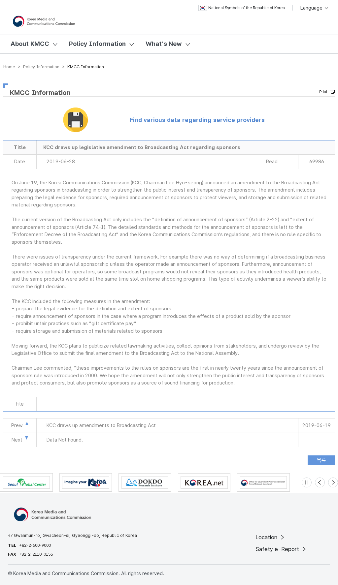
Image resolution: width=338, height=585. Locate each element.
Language (312, 8)
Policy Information (97, 43)
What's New (164, 43)
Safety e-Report (278, 549)
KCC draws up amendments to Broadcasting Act (101, 425)
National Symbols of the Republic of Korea (246, 8)
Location (267, 537)
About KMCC (30, 43)
